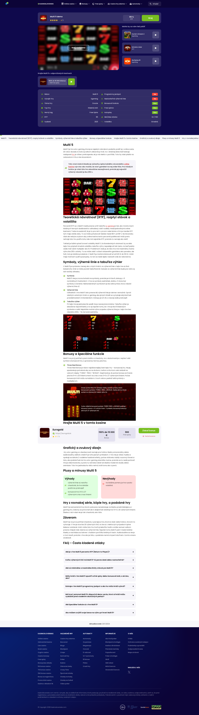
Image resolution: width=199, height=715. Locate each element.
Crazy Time (64, 670)
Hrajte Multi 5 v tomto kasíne (126, 138)
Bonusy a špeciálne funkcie (101, 138)
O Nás (130, 639)
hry (73, 154)
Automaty (136, 4)
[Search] (150, 4)
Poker (62, 659)
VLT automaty (88, 656)
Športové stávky (66, 673)
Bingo (62, 646)
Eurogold (58, 429)
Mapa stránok (133, 652)
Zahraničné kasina (45, 642)
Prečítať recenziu (150, 436)
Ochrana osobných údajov (138, 642)
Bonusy (85, 4)
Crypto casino (43, 652)
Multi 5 (3, 138)
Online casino (69, 4)
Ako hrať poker (111, 639)
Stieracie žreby (66, 666)
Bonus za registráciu (45, 677)
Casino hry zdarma (117, 4)
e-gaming (110, 226)
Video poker (65, 684)
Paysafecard (110, 652)
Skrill (107, 659)
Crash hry (86, 666)
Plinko (85, 663)
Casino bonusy (43, 656)
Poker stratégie (111, 656)
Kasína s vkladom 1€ (45, 684)
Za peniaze (87, 642)
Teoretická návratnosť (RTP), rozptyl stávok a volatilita (30, 138)
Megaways (87, 646)
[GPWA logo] (156, 707)
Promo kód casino (45, 680)
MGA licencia (110, 666)
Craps (62, 652)
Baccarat (64, 642)
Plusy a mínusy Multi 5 (171, 138)
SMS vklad (109, 663)
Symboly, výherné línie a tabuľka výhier (71, 138)
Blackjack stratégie (112, 642)
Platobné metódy (112, 649)
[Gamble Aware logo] (145, 707)
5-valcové (87, 652)
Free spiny (99, 4)
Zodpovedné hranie (135, 649)
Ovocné (86, 649)
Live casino (42, 646)
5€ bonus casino (44, 666)
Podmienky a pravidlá (136, 646)
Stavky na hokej (66, 677)
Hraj (150, 18)
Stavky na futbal (66, 680)
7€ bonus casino (44, 670)
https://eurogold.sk (63, 433)
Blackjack (64, 649)
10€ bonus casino (44, 673)
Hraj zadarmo (78, 47)
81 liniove (86, 659)
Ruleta (62, 663)
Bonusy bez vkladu (45, 663)
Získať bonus (148, 430)
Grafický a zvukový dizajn (150, 138)
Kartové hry (64, 656)
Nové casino (42, 649)
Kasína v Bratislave (112, 646)
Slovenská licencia (112, 670)
